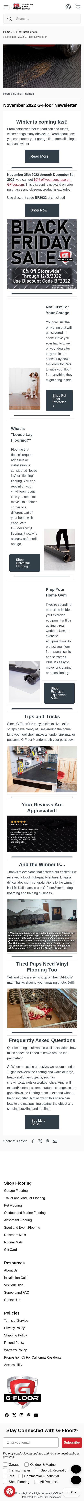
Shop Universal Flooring (23, 562)
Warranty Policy (15, 1350)
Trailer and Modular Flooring (24, 1198)
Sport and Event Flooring (22, 1227)
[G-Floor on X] (14, 1415)
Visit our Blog (13, 1285)
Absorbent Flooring (18, 1220)
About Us (11, 1270)
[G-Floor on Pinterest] (28, 1415)
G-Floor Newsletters (25, 31)
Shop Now (38, 210)
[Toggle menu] (6, 7)
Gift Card (10, 1249)
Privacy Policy (14, 1328)
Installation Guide (16, 1277)
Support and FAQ (16, 1292)
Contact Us (12, 1300)
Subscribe (72, 1442)
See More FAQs (38, 1122)
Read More (39, 156)
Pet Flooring (13, 1205)
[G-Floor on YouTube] (36, 1415)
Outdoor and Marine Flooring (25, 1213)
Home (6, 31)
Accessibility (13, 1365)
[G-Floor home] (22, 1392)
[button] (42, 19)
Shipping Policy (15, 1335)
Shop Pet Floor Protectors (59, 400)
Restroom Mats (15, 1235)
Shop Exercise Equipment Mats (58, 693)
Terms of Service (16, 1320)
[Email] (55, 1141)
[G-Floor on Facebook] (6, 1415)
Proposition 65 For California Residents (32, 1357)
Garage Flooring (16, 1190)
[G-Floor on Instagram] (21, 1415)
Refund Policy (14, 1342)
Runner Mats (13, 1242)
